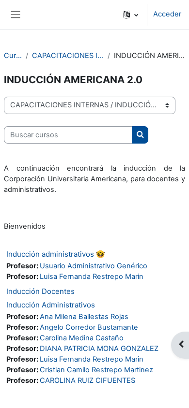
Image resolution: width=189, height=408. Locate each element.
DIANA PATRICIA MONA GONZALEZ (99, 348)
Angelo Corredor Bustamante (89, 327)
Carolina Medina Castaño (82, 338)
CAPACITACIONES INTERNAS (68, 55)
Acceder (167, 14)
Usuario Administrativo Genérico (93, 266)
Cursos (13, 55)
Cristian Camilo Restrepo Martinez (96, 369)
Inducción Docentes (40, 291)
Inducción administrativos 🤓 (55, 254)
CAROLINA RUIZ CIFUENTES (87, 380)
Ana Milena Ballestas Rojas (84, 316)
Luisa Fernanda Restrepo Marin (91, 276)
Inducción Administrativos (50, 304)
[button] (130, 14)
